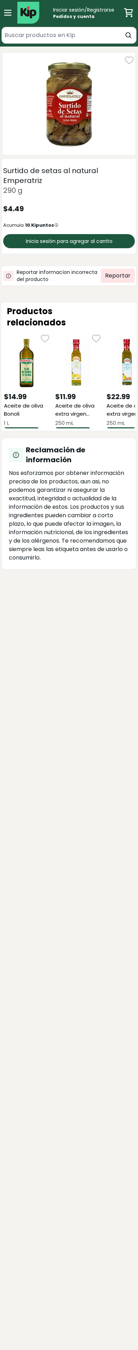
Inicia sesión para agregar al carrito (69, 241)
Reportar (118, 275)
